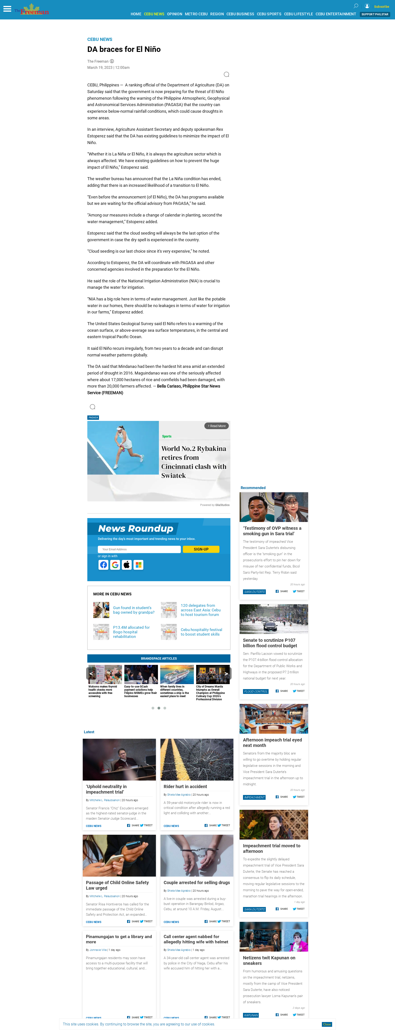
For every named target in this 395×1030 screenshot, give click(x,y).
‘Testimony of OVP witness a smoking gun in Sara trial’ (272, 530)
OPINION (174, 14)
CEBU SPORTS (269, 14)
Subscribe (381, 6)
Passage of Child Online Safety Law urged (117, 885)
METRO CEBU (196, 14)
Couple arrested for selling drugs (197, 882)
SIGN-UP (201, 549)
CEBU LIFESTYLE (298, 14)
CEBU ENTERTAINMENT (336, 14)
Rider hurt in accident (185, 786)
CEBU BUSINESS (240, 14)
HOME (136, 14)
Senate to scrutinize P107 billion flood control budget (270, 642)
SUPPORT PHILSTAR (375, 14)
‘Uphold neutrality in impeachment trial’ (106, 789)
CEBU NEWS (154, 14)
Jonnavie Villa (98, 950)
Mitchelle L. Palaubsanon (105, 800)
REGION (217, 14)
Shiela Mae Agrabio (179, 794)
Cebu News (99, 39)
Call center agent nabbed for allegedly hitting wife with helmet (196, 939)
